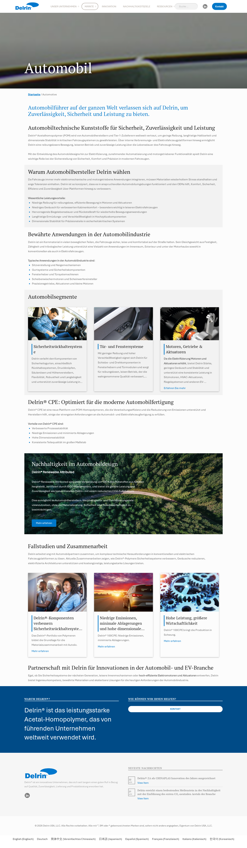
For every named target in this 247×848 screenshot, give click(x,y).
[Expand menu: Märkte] (95, 6)
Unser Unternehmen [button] (64, 6)
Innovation (109, 6)
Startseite (34, 94)
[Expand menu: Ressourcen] (174, 6)
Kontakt (219, 6)
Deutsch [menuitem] (42, 839)
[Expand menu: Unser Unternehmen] (78, 6)
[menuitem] (23, 839)
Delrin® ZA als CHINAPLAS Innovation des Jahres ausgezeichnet (176, 778)
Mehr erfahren (40, 651)
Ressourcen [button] (164, 6)
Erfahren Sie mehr (175, 388)
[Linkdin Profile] (27, 795)
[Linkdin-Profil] (205, 6)
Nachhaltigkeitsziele (136, 6)
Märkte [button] (89, 6)
